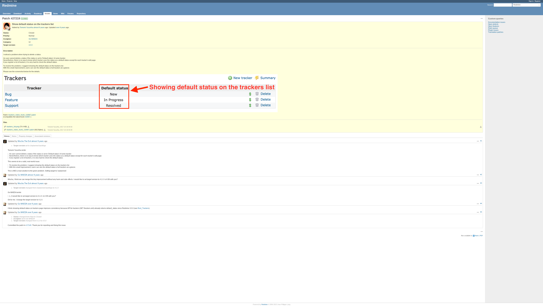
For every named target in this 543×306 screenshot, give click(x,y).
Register (537, 1)
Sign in (531, 1)
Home (4, 1)
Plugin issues (493, 30)
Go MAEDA (33, 39)
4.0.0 (31, 45)
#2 (481, 174)
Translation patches (495, 32)
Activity (28, 14)
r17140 (28, 225)
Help (15, 1)
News (55, 14)
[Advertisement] (499, 77)
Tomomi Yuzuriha (26, 27)
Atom (477, 235)
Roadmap (38, 14)
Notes (14, 136)
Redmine (264, 304)
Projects (10, 1)
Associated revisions (42, 136)
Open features (493, 26)
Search (490, 5)
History (6, 136)
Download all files (481, 127)
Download (17, 14)
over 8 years (60, 27)
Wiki (62, 14)
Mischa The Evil (24, 141)
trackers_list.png (13, 127)
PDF (481, 235)
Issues (47, 14)
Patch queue (493, 28)
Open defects (493, 24)
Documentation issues (496, 22)
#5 (481, 212)
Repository (81, 14)
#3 (481, 183)
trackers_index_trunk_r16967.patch (22, 115)
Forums (70, 14)
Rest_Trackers (143, 208)
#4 (481, 203)
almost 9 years (39, 27)
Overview (6, 14)
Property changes (25, 136)
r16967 (27, 117)
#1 (481, 141)
